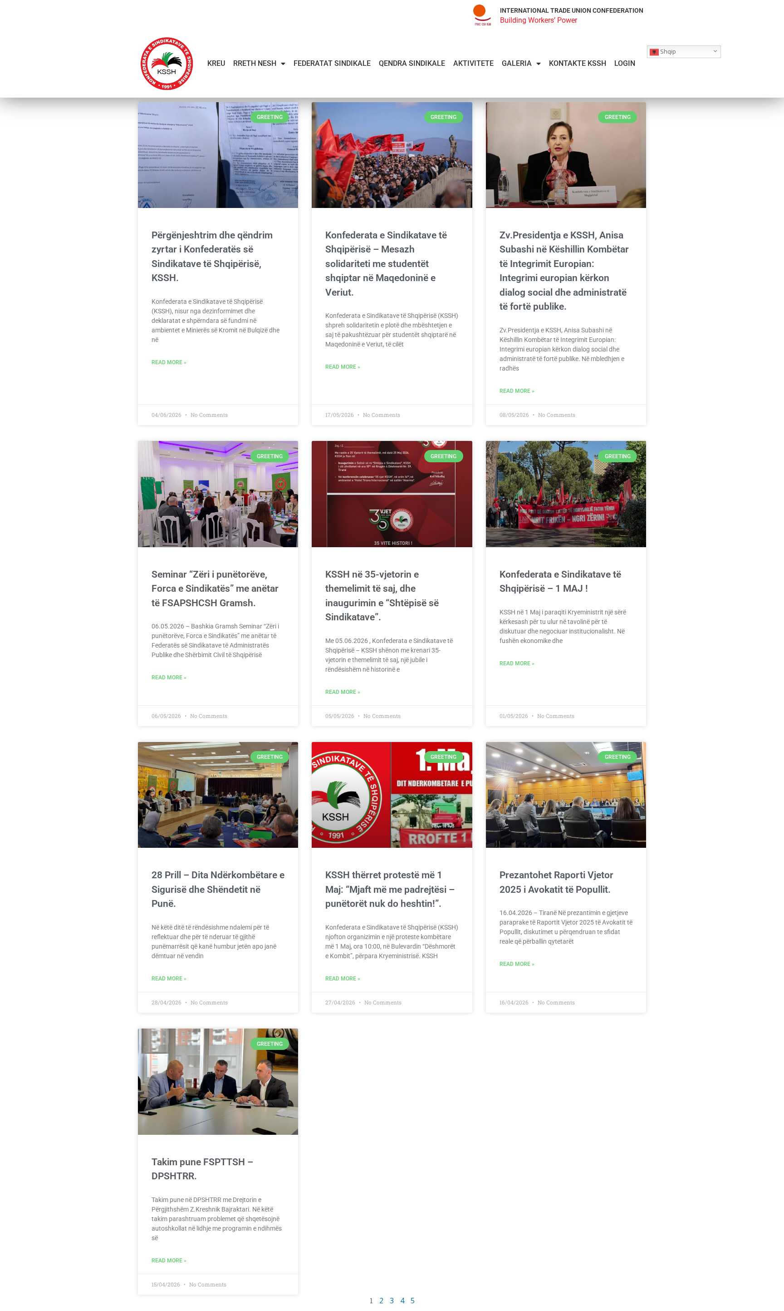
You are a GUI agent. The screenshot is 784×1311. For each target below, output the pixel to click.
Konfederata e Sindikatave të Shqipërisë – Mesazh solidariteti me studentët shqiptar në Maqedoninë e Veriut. (386, 264)
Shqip (667, 51)
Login (624, 63)
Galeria (517, 63)
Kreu (216, 63)
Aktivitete (473, 63)
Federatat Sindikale (332, 63)
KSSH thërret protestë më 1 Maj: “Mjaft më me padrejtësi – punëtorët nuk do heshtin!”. (390, 889)
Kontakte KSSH (577, 63)
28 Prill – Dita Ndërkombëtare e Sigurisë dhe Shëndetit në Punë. (218, 889)
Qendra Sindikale (412, 63)
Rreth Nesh (254, 63)
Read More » (169, 362)
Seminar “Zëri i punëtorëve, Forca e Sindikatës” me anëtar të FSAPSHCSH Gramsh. (215, 589)
